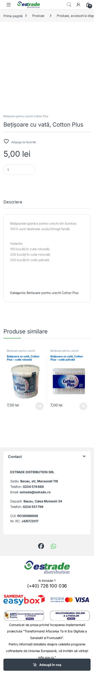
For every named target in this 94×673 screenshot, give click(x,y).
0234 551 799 (33, 507)
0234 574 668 (33, 487)
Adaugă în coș (50, 665)
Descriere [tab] (12, 202)
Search (68, 4)
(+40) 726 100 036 (47, 586)
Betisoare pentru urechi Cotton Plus (25, 116)
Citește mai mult (38, 406)
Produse (38, 16)
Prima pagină (13, 16)
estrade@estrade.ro (35, 492)
